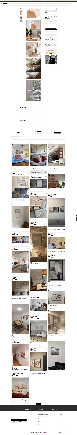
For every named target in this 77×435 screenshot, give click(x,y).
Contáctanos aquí (50, 35)
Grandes (44, 5)
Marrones (51, 44)
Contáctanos (61, 426)
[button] (35, 131)
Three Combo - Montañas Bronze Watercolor (18, 340)
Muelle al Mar (51, 171)
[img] (19, 132)
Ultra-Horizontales (16, 5)
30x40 (48, 23)
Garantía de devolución (22, 125)
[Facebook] (38, 424)
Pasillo (55, 45)
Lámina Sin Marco (46, 16)
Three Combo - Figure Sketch (34, 316)
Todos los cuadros (21, 5)
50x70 (56, 23)
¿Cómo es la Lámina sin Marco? (23, 107)
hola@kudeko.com (40, 421)
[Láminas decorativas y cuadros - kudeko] (4, 3)
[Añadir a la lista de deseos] (56, 9)
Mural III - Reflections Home (16, 172)
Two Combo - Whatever (52, 308)
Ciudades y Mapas (61, 5)
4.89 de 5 (21, 132)
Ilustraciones (56, 5)
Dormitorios (53, 45)
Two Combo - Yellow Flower (52, 233)
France (62, 433)
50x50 (53, 23)
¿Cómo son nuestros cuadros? (63, 415)
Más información (47, 65)
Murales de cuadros (36, 5)
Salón (45, 46)
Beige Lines (14, 277)
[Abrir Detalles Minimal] (52, 59)
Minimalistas (28, 5)
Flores (51, 5)
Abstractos (32, 5)
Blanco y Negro (40, 5)
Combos (25, 5)
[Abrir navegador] (1, 3)
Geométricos (65, 5)
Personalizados (47, 5)
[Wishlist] (74, 3)
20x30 (46, 23)
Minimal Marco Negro (49, 16)
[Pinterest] (41, 424)
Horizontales (12, 5)
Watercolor (48, 46)
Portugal (64, 433)
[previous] (44, 15)
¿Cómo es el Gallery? (22, 115)
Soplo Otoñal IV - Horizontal (52, 288)
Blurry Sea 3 (32, 192)
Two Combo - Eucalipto (33, 348)
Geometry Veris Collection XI (52, 255)
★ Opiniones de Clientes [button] (76, 217)
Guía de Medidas (22, 104)
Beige (49, 44)
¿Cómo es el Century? (22, 112)
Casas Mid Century (49, 45)
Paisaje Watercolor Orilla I (34, 222)
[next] (57, 15)
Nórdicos (53, 5)
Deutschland (60, 433)
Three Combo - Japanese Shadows (53, 194)
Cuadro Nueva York (15, 232)
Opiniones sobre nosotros (62, 427)
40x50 (51, 23)
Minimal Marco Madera (54, 16)
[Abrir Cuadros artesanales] (47, 59)
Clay (13, 247)
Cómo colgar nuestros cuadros (23, 120)
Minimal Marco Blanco (51, 16)
